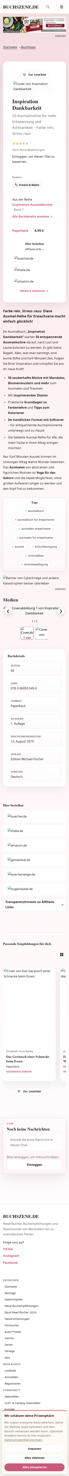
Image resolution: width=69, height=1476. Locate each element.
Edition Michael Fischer (27, 759)
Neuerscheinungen (17, 1319)
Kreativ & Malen (29, 185)
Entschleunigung (46, 546)
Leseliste (10, 1370)
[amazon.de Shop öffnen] (34, 281)
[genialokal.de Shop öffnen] (34, 860)
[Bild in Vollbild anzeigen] (34, 611)
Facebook (10, 1263)
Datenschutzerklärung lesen (23, 1440)
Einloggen (19, 156)
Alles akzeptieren (35, 1467)
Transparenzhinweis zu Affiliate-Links (30, 904)
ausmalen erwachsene (35, 528)
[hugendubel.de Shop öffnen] (34, 889)
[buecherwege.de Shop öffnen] (34, 874)
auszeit (19, 546)
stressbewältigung (36, 564)
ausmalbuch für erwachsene (35, 519)
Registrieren (13, 1383)
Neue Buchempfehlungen (21, 1306)
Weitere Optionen (32, 291)
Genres (9, 1338)
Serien (9, 1344)
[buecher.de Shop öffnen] (34, 258)
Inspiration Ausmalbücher (32, 205)
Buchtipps (28, 47)
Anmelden (11, 1377)
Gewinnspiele (13, 1299)
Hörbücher (12, 1325)
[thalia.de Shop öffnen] (34, 270)
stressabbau (36, 555)
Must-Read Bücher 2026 (20, 1312)
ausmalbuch (36, 511)
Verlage (10, 1351)
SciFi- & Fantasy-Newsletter (22, 1403)
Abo (7, 1357)
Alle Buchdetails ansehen (30, 216)
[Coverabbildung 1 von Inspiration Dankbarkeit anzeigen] (27, 633)
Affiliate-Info (33, 249)
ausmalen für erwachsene (36, 537)
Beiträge (10, 1293)
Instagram (11, 1256)
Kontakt (10, 1409)
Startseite (10, 47)
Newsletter (12, 1396)
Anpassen (34, 1448)
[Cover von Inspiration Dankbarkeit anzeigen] (41, 633)
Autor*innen (13, 1332)
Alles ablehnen (35, 1458)
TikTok (8, 1249)
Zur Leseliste (37, 74)
